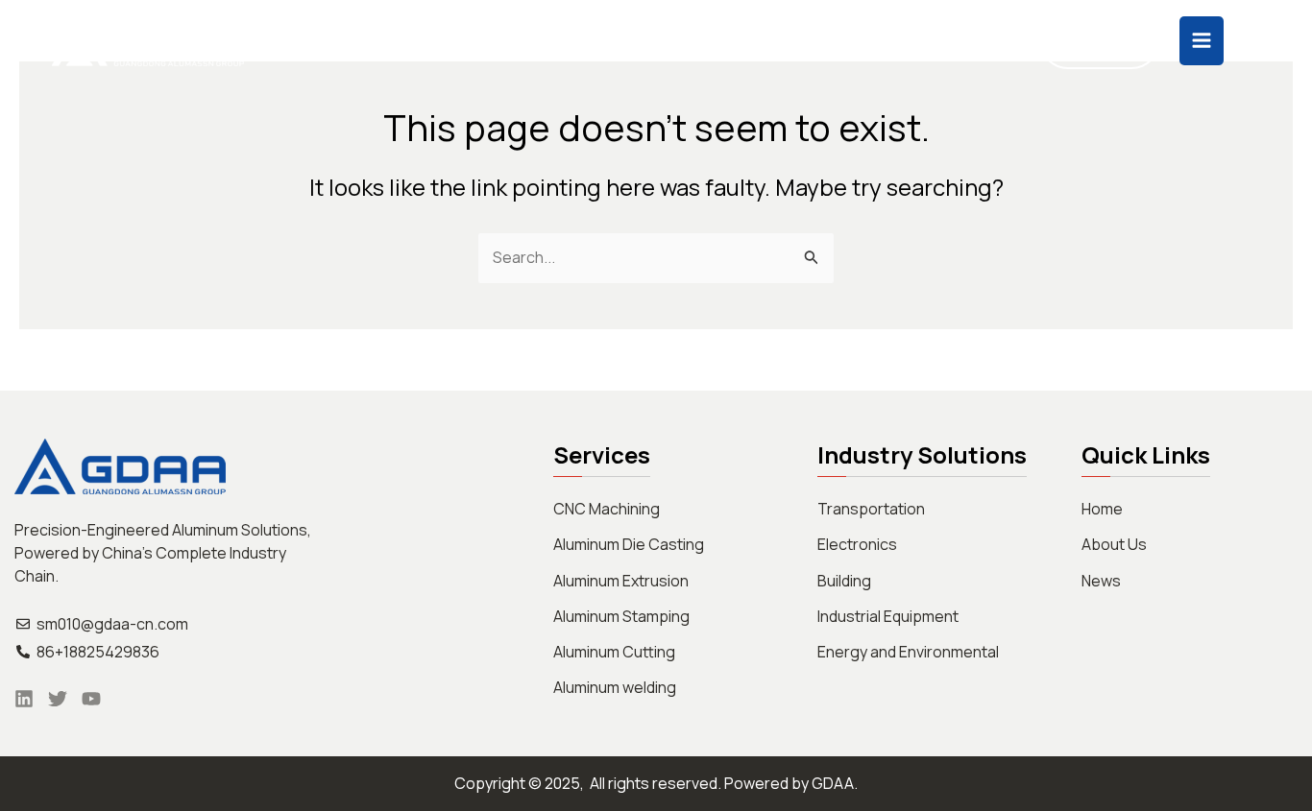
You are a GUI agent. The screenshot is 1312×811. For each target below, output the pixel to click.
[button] (526, 41)
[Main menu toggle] (1201, 40)
